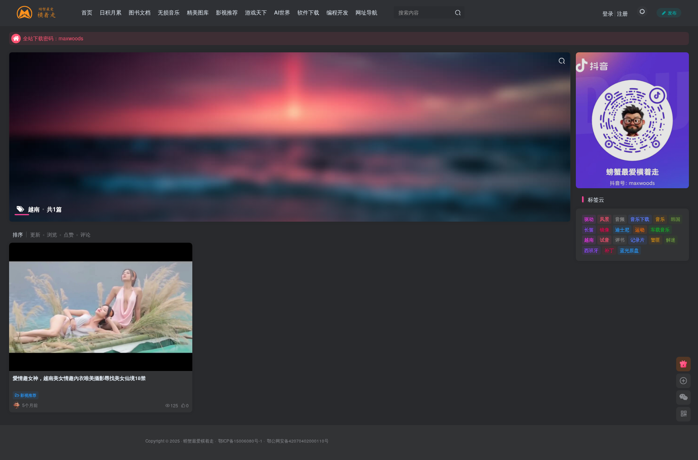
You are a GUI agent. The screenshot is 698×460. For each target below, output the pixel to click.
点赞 (69, 234)
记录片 (637, 239)
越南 (589, 239)
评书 (620, 239)
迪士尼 (622, 229)
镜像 (604, 229)
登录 (607, 13)
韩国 (675, 218)
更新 (35, 234)
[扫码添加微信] (683, 397)
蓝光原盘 (629, 250)
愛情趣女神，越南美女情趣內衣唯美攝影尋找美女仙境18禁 (79, 378)
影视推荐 (28, 395)
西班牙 (591, 250)
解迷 (670, 239)
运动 (640, 229)
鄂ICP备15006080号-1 (240, 441)
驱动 (589, 218)
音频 (620, 218)
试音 (604, 239)
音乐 (660, 218)
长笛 (589, 229)
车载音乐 (660, 229)
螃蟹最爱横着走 (198, 441)
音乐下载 (639, 218)
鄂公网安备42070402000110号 (298, 441)
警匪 (655, 239)
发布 (672, 12)
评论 (85, 234)
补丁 (609, 250)
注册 (622, 13)
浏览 (52, 234)
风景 (604, 218)
